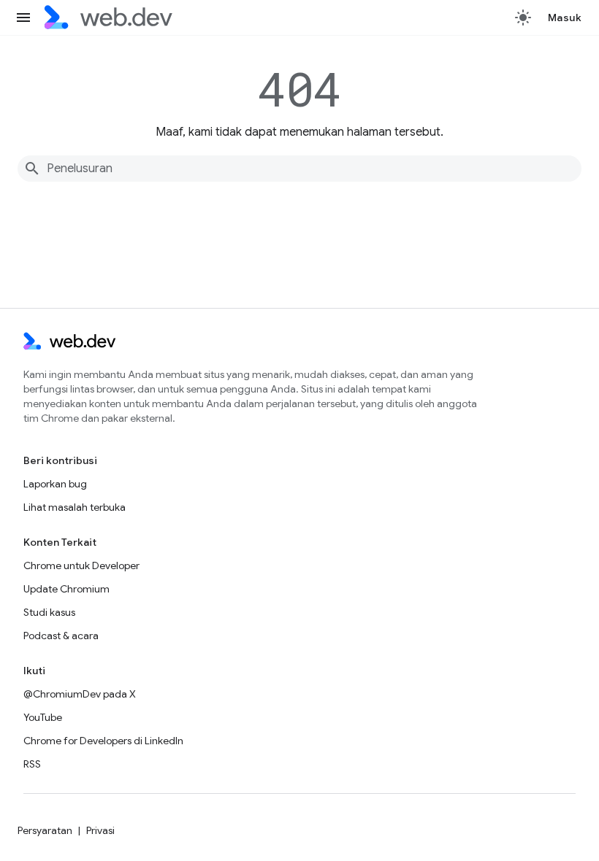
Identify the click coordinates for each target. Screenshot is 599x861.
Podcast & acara (61, 635)
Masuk (565, 17)
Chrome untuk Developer (81, 565)
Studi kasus (49, 612)
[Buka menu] (23, 17)
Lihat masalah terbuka (74, 507)
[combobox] (299, 168)
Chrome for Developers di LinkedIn (103, 740)
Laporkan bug (55, 483)
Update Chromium (66, 588)
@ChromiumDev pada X (79, 693)
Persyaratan (45, 830)
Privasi (100, 830)
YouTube (42, 717)
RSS (32, 764)
